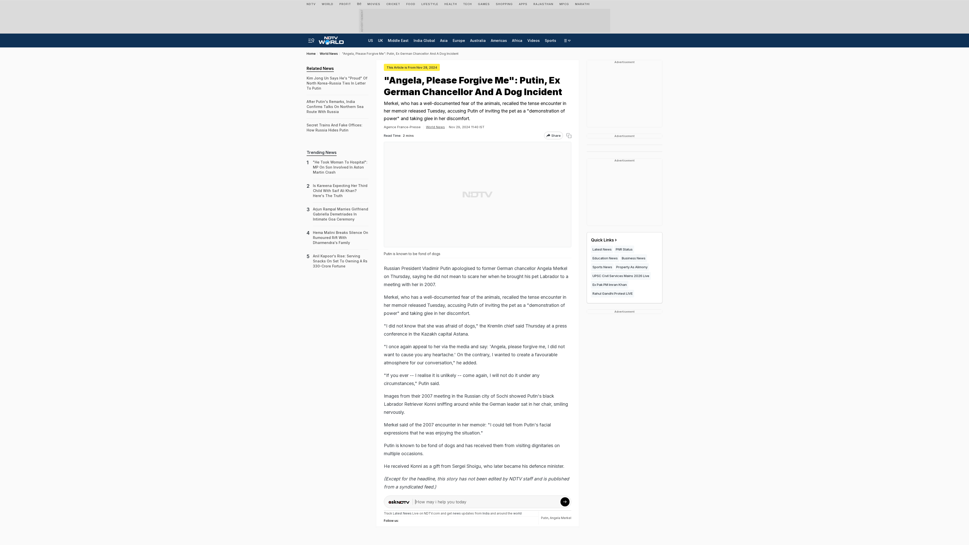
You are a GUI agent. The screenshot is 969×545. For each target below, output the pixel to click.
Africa (517, 40)
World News (435, 127)
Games (484, 4)
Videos (533, 40)
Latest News (602, 249)
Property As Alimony (632, 267)
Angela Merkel (560, 518)
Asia (444, 40)
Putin (544, 518)
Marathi (582, 4)
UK (380, 40)
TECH (467, 4)
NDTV (311, 4)
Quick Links (602, 239)
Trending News (322, 152)
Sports (550, 40)
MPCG (564, 4)
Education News (605, 258)
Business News (633, 258)
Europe (459, 40)
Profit (345, 4)
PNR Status (624, 249)
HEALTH (450, 4)
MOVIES (373, 4)
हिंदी (359, 4)
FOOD (410, 4)
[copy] (569, 135)
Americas (499, 40)
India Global (424, 40)
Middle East (398, 40)
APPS (523, 4)
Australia (478, 40)
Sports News (602, 267)
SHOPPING (504, 4)
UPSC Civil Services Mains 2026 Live (621, 276)
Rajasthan (543, 4)
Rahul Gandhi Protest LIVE (613, 293)
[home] (331, 39)
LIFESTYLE (429, 4)
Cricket (393, 4)
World (327, 4)
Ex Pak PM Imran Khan (610, 285)
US (370, 40)
